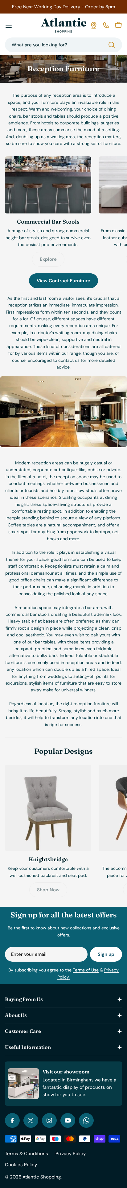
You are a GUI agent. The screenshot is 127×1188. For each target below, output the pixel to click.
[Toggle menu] (8, 25)
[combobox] (63, 44)
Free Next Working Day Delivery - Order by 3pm (63, 7)
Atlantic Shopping (42, 1177)
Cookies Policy (21, 1165)
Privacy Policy (70, 1154)
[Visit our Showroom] (93, 25)
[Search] (111, 45)
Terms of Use (86, 970)
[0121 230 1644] (106, 25)
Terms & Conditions (26, 1154)
